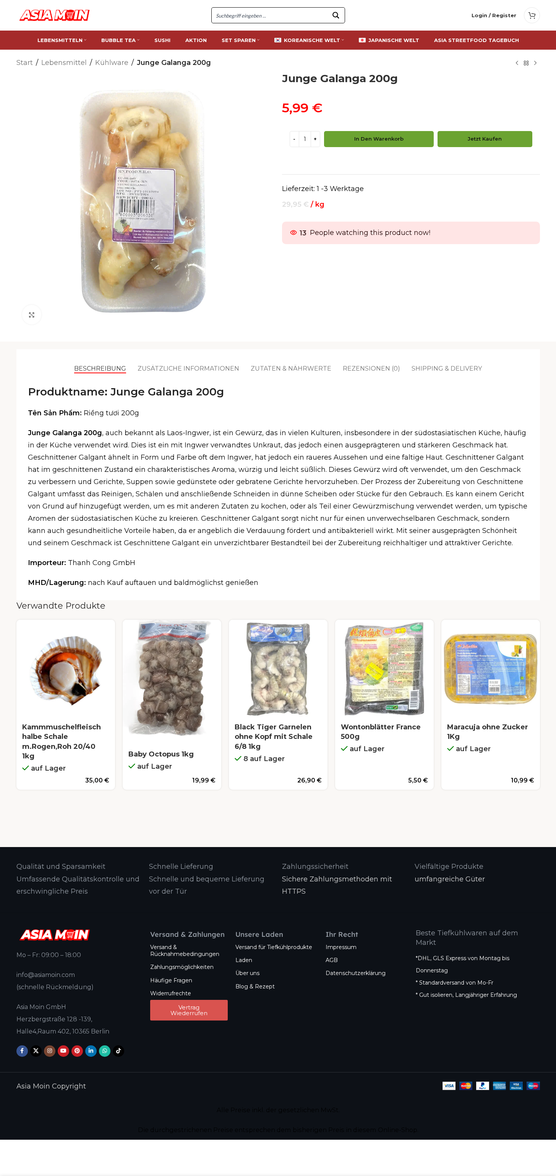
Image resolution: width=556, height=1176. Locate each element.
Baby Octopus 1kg (161, 754)
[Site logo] (54, 15)
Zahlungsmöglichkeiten (182, 967)
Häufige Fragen (171, 980)
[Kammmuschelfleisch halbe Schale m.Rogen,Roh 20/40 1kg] (65, 669)
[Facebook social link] (22, 1051)
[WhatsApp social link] (104, 1051)
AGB (332, 960)
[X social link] (36, 1051)
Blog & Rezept (255, 986)
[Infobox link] (60, 866)
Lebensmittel (64, 62)
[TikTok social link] (118, 1051)
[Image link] (54, 934)
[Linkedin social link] (91, 1051)
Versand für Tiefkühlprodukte (273, 947)
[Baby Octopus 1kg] (172, 682)
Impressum (341, 947)
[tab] (100, 369)
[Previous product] (517, 63)
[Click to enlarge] (31, 314)
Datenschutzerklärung (356, 973)
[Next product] (535, 63)
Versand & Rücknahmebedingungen (184, 950)
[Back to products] (526, 63)
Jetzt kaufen (485, 139)
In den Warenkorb (379, 139)
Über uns (247, 973)
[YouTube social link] (63, 1051)
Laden (243, 960)
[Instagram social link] (49, 1051)
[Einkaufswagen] (532, 15)
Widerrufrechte (170, 993)
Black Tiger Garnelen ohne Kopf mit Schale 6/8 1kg (274, 736)
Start (24, 62)
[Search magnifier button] (337, 15)
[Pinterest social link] (77, 1051)
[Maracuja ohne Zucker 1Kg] (490, 669)
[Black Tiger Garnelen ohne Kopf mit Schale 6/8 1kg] (278, 669)
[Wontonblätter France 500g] (384, 669)
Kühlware (111, 62)
